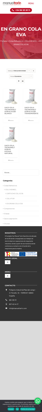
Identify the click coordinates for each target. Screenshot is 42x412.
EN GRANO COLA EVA (14, 203)
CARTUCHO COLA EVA (14, 193)
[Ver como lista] (23, 81)
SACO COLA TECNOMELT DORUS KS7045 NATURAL (9, 149)
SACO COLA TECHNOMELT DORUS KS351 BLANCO (10, 110)
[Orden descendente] (33, 71)
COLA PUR (10, 198)
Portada (3, 41)
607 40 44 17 (13, 304)
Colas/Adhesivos (16, 41)
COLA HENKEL (31, 41)
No (17, 409)
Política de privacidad (27, 409)
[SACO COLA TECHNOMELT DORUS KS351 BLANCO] (11, 97)
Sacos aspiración (10, 218)
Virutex (7, 224)
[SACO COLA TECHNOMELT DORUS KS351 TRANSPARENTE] (31, 97)
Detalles (12, 120)
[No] (40, 406)
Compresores (9, 208)
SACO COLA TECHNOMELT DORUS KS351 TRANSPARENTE (31, 110)
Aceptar (10, 409)
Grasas (6, 213)
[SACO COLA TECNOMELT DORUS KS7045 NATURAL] (11, 135)
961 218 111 (12, 300)
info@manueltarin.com (18, 308)
